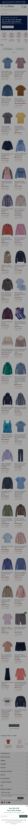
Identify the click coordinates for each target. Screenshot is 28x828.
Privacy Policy (14, 823)
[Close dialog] (26, 806)
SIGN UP (23, 816)
